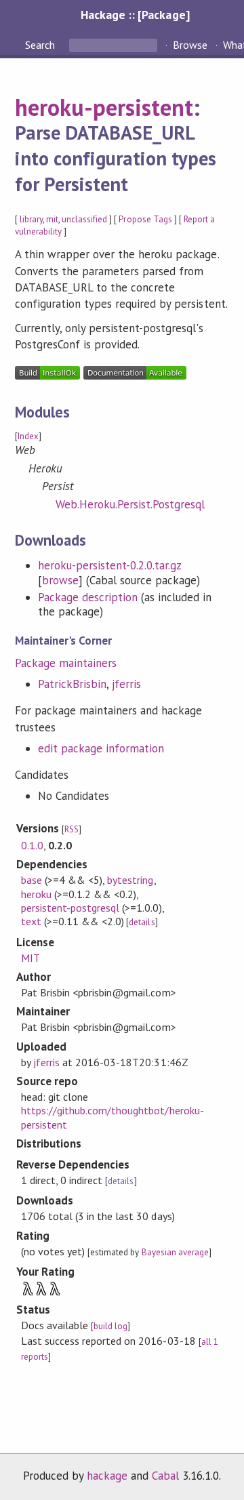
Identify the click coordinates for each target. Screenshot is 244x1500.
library (31, 219)
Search (41, 45)
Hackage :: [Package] (135, 14)
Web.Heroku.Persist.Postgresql (130, 504)
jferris (126, 683)
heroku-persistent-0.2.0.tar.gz (110, 565)
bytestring (130, 880)
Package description (88, 597)
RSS (71, 829)
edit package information (101, 748)
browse (60, 580)
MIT (30, 958)
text (31, 921)
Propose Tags (145, 219)
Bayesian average (175, 1252)
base (31, 880)
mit (52, 219)
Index (28, 436)
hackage (107, 1475)
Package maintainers (66, 662)
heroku (36, 894)
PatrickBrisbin (72, 683)
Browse (190, 45)
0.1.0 (32, 845)
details (142, 922)
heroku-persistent (104, 107)
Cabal (165, 1475)
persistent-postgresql (70, 907)
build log (110, 1326)
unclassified (84, 219)
